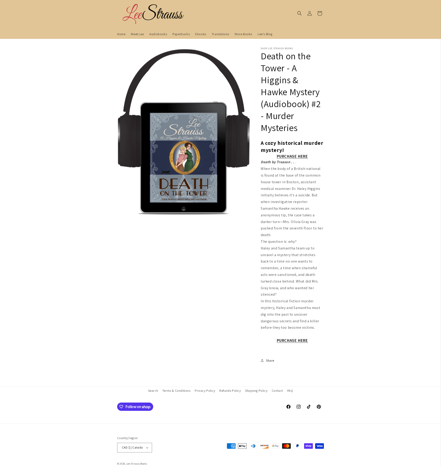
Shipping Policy (256, 391)
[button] (299, 13)
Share (270, 360)
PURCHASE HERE (292, 156)
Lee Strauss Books (137, 463)
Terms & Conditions (176, 391)
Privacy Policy (205, 391)
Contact (277, 391)
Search (153, 391)
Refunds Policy (230, 391)
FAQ (290, 391)
